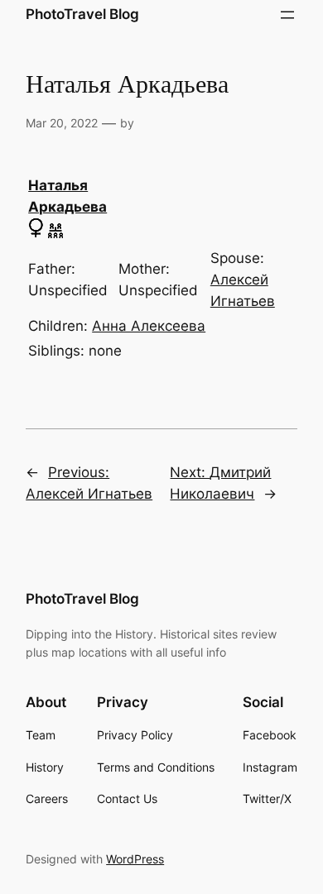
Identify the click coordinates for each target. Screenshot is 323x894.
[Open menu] (287, 15)
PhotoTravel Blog (82, 14)
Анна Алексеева (148, 326)
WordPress (135, 859)
